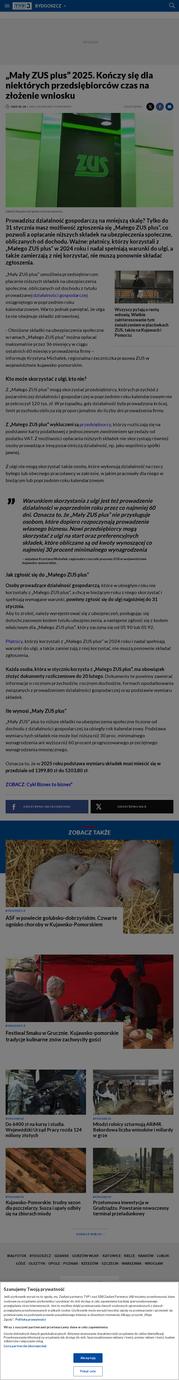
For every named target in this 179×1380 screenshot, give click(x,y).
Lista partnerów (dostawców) (25, 1346)
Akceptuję (88, 1358)
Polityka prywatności (30, 1319)
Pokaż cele (88, 1371)
